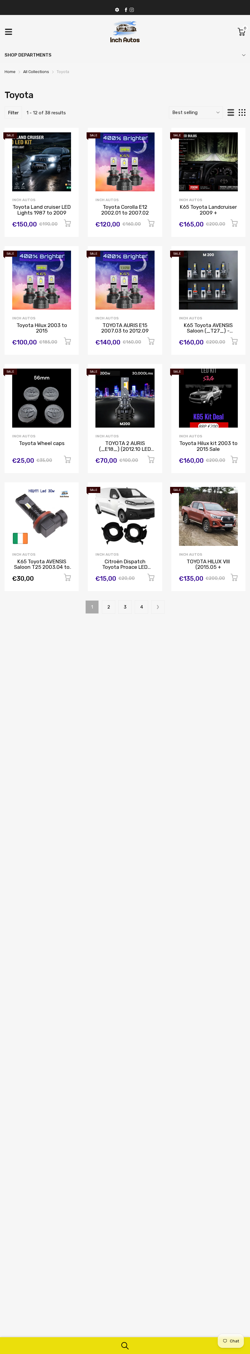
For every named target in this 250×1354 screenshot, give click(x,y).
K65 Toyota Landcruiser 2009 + (208, 210)
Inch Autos (23, 200)
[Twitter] (132, 10)
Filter (13, 113)
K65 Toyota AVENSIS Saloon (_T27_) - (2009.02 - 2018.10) (208, 331)
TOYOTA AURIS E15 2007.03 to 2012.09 (124, 328)
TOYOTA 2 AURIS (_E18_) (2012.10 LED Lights (125, 449)
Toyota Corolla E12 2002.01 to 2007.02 (125, 210)
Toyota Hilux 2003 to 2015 (41, 328)
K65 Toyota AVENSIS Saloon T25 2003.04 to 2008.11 (42, 567)
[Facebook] (126, 10)
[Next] (158, 607)
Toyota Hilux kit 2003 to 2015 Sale (208, 446)
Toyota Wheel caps (42, 443)
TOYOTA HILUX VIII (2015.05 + (208, 564)
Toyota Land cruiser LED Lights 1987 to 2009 (41, 210)
